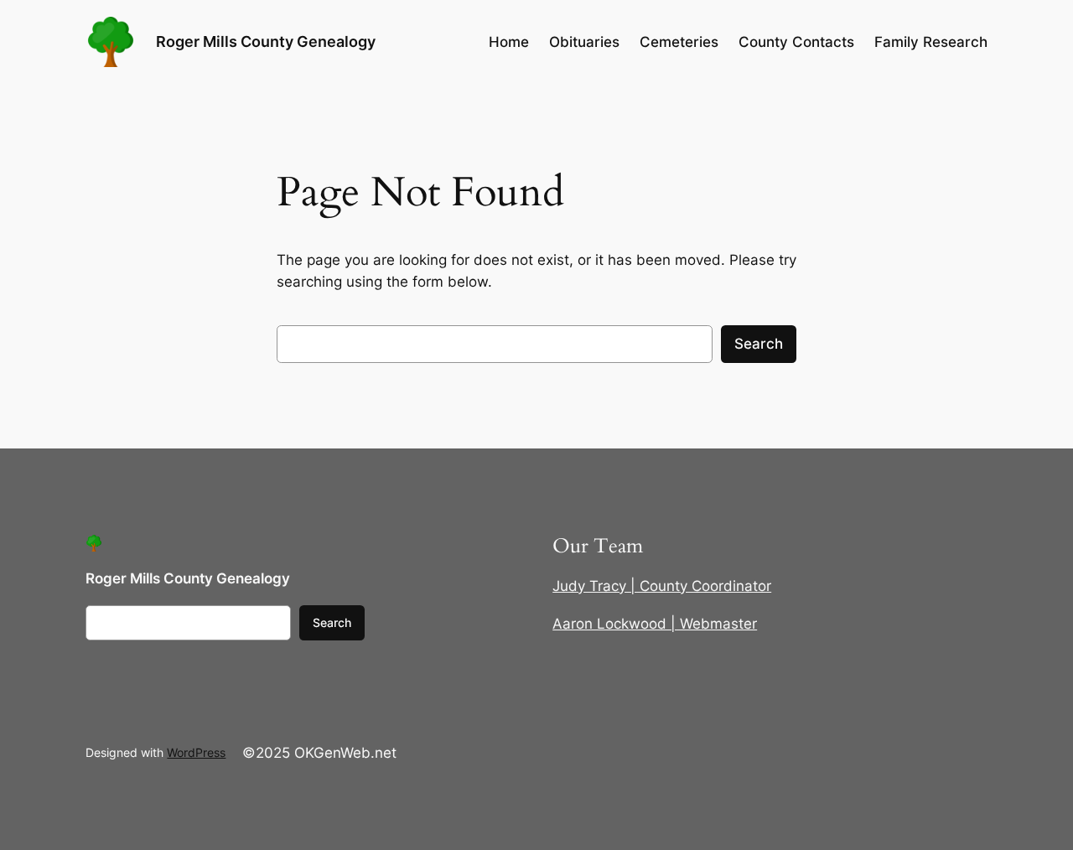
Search (758, 343)
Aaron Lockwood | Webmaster (654, 623)
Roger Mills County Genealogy (266, 41)
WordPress (196, 752)
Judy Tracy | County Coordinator (661, 586)
